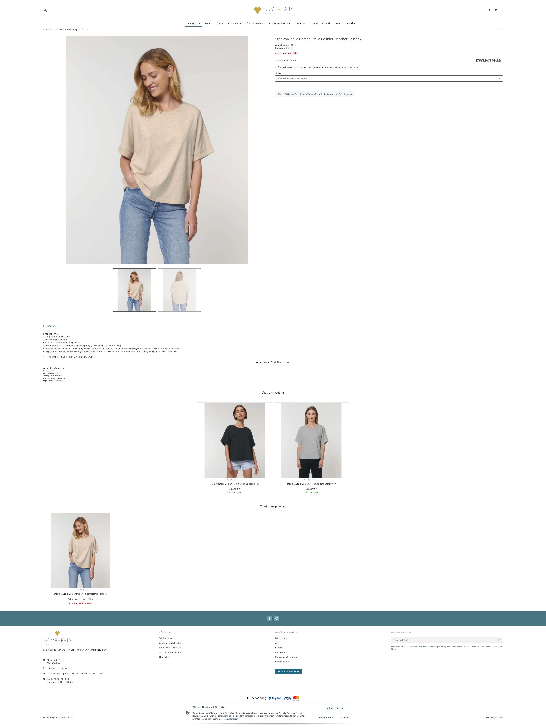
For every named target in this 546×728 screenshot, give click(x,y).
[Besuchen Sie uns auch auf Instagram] (276, 618)
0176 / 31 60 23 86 (95, 673)
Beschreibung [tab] (50, 325)
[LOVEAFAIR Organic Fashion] (273, 10)
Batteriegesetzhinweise (286, 657)
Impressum (280, 652)
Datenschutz (281, 638)
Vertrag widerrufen (288, 671)
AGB (277, 643)
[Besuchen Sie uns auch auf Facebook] (269, 618)
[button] (389, 78)
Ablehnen (345, 717)
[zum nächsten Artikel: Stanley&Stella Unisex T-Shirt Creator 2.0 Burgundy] (502, 29)
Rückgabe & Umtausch (170, 647)
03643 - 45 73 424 (59, 668)
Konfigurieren (326, 717)
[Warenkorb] (497, 10)
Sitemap (279, 647)
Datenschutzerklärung (429, 646)
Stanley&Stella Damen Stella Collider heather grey (311, 483)
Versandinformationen (170, 652)
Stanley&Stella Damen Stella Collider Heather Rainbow (80, 593)
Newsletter (164, 657)
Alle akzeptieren (335, 708)
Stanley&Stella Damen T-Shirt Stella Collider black (234, 483)
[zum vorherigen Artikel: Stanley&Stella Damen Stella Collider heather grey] (499, 29)
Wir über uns (165, 638)
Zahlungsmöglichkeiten (170, 643)
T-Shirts (289, 48)
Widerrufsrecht (282, 661)
